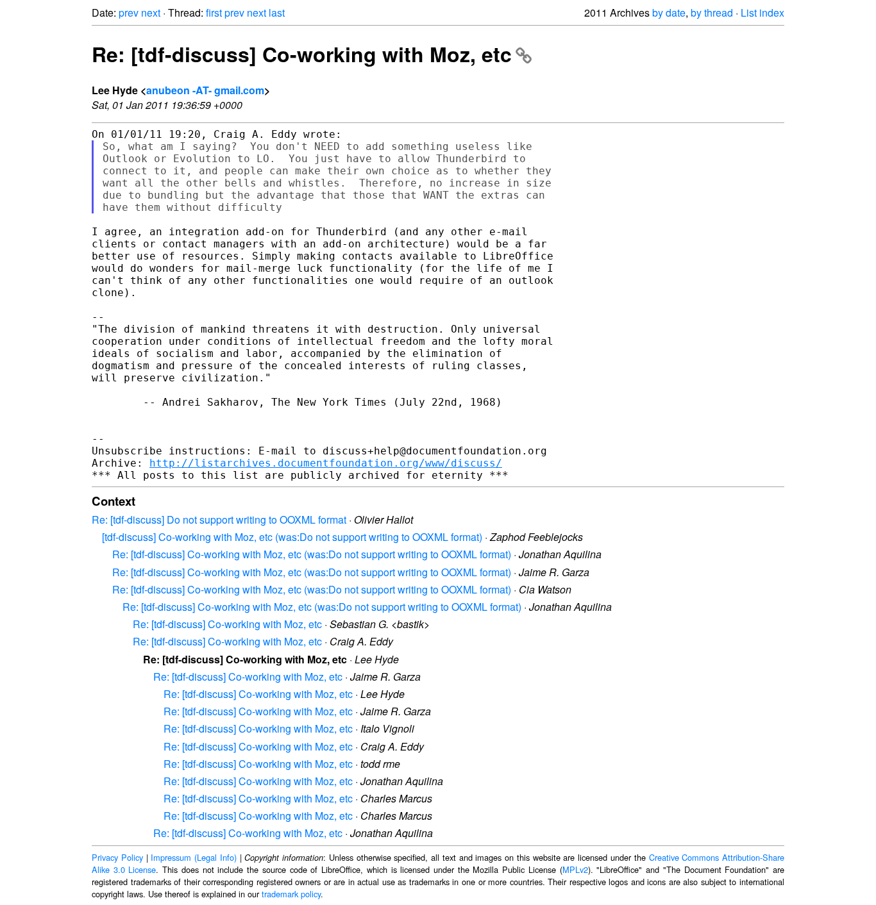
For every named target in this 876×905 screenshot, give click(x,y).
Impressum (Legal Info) (194, 857)
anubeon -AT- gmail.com (205, 90)
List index (762, 12)
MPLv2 (575, 869)
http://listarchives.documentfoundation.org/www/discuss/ (325, 463)
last (277, 12)
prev (129, 12)
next (150, 12)
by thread (712, 12)
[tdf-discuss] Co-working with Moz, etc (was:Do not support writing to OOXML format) (292, 536)
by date (669, 12)
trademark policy (291, 894)
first (214, 12)
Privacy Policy (117, 857)
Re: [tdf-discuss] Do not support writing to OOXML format (219, 519)
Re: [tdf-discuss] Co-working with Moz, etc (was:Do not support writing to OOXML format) (311, 554)
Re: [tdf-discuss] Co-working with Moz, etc (302, 54)
